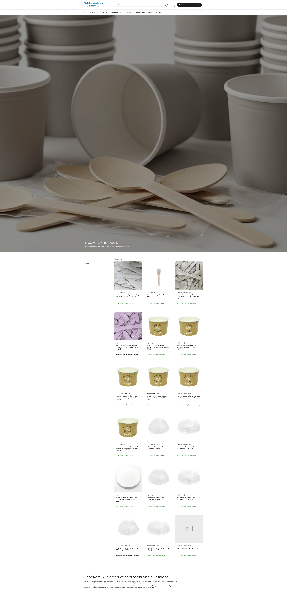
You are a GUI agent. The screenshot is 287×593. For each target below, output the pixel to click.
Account (171, 5)
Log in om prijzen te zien (191, 5)
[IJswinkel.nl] (93, 4)
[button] (189, 5)
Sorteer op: (87, 259)
